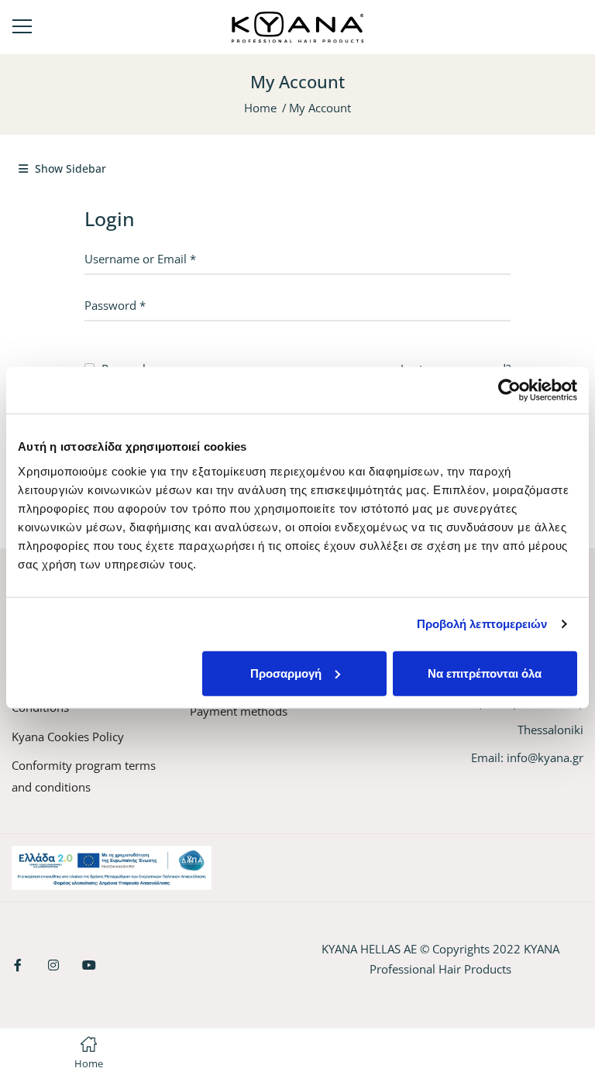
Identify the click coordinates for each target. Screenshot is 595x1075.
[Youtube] (89, 965)
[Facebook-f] (18, 965)
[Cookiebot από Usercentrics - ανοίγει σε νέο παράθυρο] (509, 390)
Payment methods (238, 711)
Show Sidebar (69, 168)
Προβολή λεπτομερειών (482, 623)
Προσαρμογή (286, 672)
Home (260, 107)
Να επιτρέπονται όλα (485, 672)
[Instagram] (53, 965)
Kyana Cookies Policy (68, 736)
